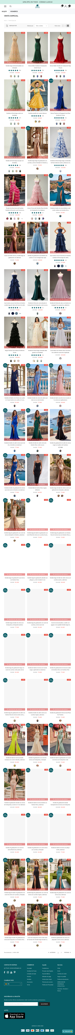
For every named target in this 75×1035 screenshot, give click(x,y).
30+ (66, 266)
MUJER (4, 11)
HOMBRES (14, 11)
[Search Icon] (12, 6)
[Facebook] (4, 972)
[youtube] (11, 972)
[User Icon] (65, 6)
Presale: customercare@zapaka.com (13, 968)
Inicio (5, 20)
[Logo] (38, 6)
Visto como (57, 25)
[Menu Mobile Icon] (5, 6)
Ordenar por (30, 25)
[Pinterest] (14, 972)
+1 (22, 218)
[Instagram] (8, 972)
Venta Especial (12, 20)
